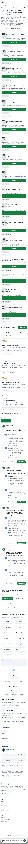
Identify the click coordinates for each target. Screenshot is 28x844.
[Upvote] (8, 445)
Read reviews (7, 721)
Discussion (17, 28)
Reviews (12, 28)
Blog (2, 803)
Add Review (22, 327)
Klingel (3, 733)
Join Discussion (21, 461)
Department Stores (18, 7)
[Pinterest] (8, 793)
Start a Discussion (6, 420)
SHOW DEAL (14, 92)
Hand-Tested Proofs (5, 805)
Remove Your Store (5, 810)
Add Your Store (4, 807)
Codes (2, 28)
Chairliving (4, 741)
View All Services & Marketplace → (14, 608)
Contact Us (3, 823)
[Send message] (24, 840)
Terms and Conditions (5, 819)
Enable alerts (7, 717)
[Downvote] (12, 445)
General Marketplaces (6, 7)
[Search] (21, 2)
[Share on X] (14, 690)
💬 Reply (12, 353)
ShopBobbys (5, 738)
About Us (3, 817)
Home (2, 5)
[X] (5, 793)
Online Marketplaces (8, 603)
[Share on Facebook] (11, 690)
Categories (3, 801)
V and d (4, 736)
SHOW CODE (14, 42)
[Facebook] (2, 793)
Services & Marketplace (11, 5)
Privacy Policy (4, 821)
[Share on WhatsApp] (17, 690)
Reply (16, 445)
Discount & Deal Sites (21, 598)
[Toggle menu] (7, 2)
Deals (7, 28)
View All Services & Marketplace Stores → (14, 655)
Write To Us (3, 826)
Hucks (3, 731)
